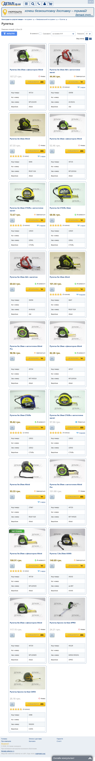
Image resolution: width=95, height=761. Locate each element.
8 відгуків (82, 295)
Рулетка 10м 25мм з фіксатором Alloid (26, 70)
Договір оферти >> (7, 751)
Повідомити (33, 82)
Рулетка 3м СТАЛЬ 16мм (60, 208)
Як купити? (5, 744)
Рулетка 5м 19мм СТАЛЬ (20, 415)
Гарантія (60, 739)
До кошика (73, 82)
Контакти (32, 741)
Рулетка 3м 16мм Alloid (20, 139)
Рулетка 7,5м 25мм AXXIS (60, 554)
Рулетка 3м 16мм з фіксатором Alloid (66, 139)
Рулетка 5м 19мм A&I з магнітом (23, 277)
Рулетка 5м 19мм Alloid (60, 277)
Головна (4, 739)
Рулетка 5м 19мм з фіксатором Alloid (66, 346)
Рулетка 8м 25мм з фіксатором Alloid (26, 623)
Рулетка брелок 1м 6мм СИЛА (23, 692)
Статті (59, 741)
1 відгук (82, 87)
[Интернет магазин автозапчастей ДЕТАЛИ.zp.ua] (11, 3)
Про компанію (6, 741)
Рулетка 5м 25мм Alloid (20, 484)
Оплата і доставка (35, 739)
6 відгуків (82, 433)
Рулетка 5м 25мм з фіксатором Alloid (26, 554)
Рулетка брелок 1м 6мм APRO (63, 623)
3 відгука (42, 226)
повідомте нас (40, 753)
